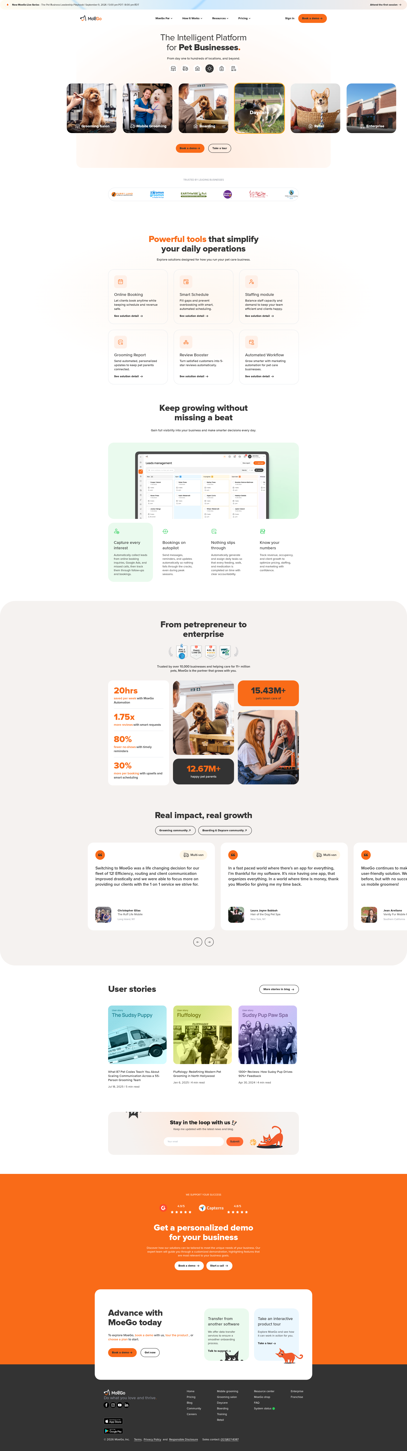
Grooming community (173, 830)
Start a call (217, 1265)
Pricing (243, 18)
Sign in (289, 18)
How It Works (191, 18)
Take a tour (219, 148)
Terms (137, 1439)
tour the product (177, 1335)
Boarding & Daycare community (223, 830)
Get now (150, 1352)
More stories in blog (277, 989)
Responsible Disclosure (183, 1439)
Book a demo (310, 18)
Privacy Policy (152, 1439)
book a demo (144, 1335)
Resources (219, 18)
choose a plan (118, 1339)
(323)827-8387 (230, 1439)
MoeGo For (162, 18)
